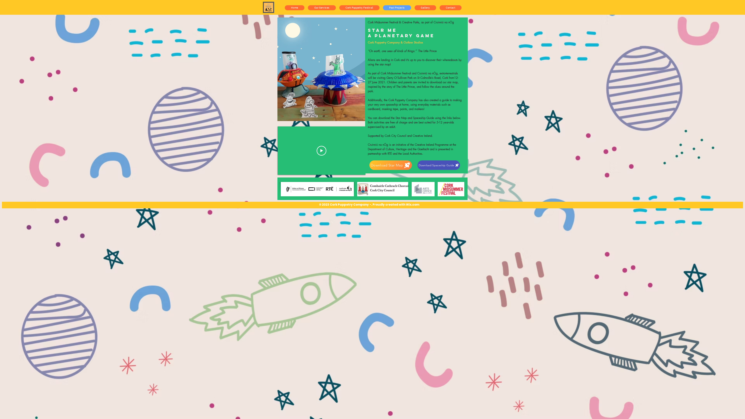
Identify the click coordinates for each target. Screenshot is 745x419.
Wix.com (412, 205)
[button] (322, 7)
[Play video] (321, 151)
